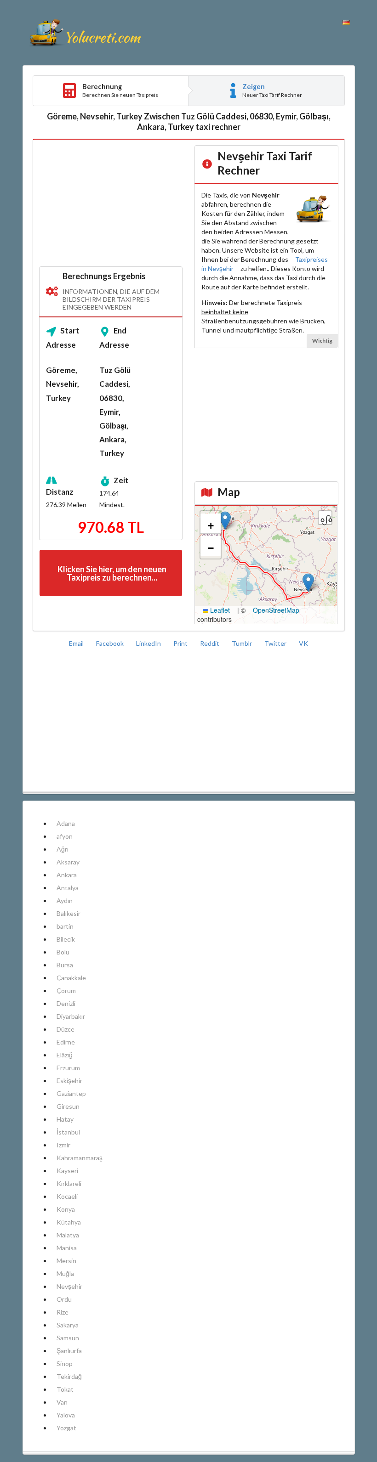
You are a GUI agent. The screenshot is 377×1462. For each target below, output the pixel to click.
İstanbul (68, 1132)
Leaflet (219, 610)
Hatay (65, 1119)
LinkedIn (149, 643)
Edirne (66, 1042)
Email (77, 643)
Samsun (68, 1338)
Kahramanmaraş (80, 1158)
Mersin (66, 1260)
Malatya (68, 1235)
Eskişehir (69, 1080)
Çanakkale (71, 978)
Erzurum (68, 1068)
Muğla (65, 1273)
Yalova (66, 1415)
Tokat (65, 1389)
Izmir (63, 1145)
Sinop (65, 1363)
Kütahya (69, 1222)
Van (62, 1402)
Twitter (276, 643)
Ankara (67, 875)
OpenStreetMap (276, 610)
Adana (66, 823)
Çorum (66, 990)
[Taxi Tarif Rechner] (85, 32)
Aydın (65, 900)
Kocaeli (67, 1196)
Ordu (64, 1299)
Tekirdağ (69, 1376)
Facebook (110, 643)
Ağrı (63, 849)
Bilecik (66, 939)
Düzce (65, 1029)
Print (181, 643)
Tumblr (242, 643)
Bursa (65, 965)
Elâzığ (65, 1055)
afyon (65, 836)
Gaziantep (71, 1093)
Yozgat (66, 1428)
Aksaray (68, 862)
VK (303, 643)
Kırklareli (69, 1183)
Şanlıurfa (69, 1351)
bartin (65, 926)
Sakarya (68, 1325)
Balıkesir (68, 913)
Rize (63, 1312)
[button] (308, 582)
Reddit (210, 643)
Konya (66, 1209)
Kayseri (67, 1170)
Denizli (66, 1003)
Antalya (68, 888)
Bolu (63, 952)
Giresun (68, 1106)
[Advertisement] (111, 203)
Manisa (67, 1248)
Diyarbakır (71, 1016)
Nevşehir (69, 1286)
